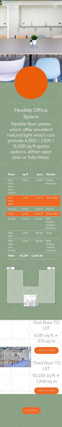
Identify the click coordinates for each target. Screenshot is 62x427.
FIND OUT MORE (46, 350)
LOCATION (31, 410)
